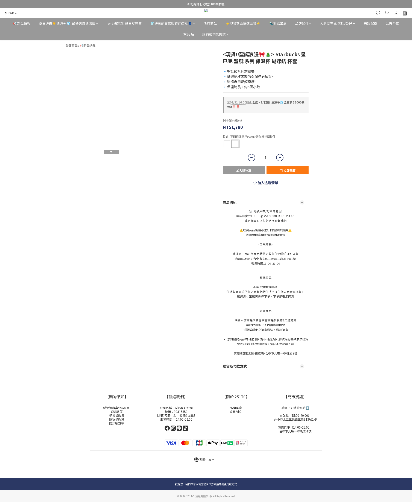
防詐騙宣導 (116, 423)
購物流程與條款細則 (116, 408)
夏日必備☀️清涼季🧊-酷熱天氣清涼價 (67, 23)
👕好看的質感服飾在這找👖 (171, 23)
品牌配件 (301, 23)
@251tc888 (187, 415)
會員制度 (236, 411)
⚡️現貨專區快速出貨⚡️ (243, 23)
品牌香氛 (392, 23)
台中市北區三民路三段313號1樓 (295, 419)
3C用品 (188, 34)
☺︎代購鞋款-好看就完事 (124, 23)
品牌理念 (236, 408)
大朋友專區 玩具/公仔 (336, 23)
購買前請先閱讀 (214, 34)
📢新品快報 (21, 23)
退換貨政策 (116, 415)
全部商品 (71, 45)
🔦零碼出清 (278, 23)
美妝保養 (370, 23)
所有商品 (210, 23)
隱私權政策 (116, 419)
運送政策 (117, 411)
